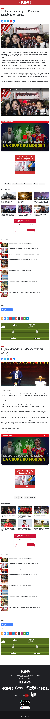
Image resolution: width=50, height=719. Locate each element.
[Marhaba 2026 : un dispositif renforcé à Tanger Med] (8, 196)
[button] (25, 137)
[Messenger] (13, 21)
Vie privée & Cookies (14, 714)
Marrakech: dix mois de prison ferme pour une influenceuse (21, 265)
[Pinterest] (11, 21)
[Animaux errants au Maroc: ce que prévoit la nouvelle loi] (4, 272)
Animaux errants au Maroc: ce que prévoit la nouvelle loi (20, 270)
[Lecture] (25, 137)
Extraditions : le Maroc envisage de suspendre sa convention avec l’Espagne (24, 254)
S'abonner (30, 230)
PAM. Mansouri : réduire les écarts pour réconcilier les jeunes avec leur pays (41, 202)
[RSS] (18, 679)
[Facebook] (2, 21)
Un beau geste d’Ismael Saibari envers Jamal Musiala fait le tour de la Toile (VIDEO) (25, 292)
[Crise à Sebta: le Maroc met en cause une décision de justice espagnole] (4, 261)
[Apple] (27, 679)
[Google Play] (30, 679)
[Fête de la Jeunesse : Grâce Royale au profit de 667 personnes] (25, 209)
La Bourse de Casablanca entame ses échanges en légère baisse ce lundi (23, 281)
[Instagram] (28, 679)
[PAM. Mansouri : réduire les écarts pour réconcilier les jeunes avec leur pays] (41, 196)
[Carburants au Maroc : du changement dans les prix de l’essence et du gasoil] (4, 250)
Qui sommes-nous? (22, 714)
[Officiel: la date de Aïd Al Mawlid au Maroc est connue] (4, 288)
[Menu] (1, 3)
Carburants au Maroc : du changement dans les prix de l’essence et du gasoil (24, 248)
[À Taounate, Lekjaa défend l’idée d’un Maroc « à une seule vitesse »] (8, 209)
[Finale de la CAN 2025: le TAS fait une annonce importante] (4, 245)
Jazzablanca (16, 183)
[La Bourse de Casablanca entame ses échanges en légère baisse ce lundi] (4, 283)
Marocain (42, 183)
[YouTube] (25, 679)
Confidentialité (28, 232)
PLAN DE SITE (37, 714)
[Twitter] (5, 21)
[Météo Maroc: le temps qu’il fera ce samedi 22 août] (25, 196)
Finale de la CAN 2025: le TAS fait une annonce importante (20, 243)
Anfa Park (8, 183)
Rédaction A (4, 17)
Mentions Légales (30, 714)
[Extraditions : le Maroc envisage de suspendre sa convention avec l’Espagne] (4, 256)
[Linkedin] (8, 21)
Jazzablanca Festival (26, 183)
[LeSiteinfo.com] (25, 2)
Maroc (3, 8)
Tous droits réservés (38, 712)
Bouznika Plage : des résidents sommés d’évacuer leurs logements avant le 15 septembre (26, 276)
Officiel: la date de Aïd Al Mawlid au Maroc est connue (19, 287)
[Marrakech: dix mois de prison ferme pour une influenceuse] (4, 266)
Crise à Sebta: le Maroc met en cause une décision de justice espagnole (23, 259)
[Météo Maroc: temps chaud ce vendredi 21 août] (41, 209)
